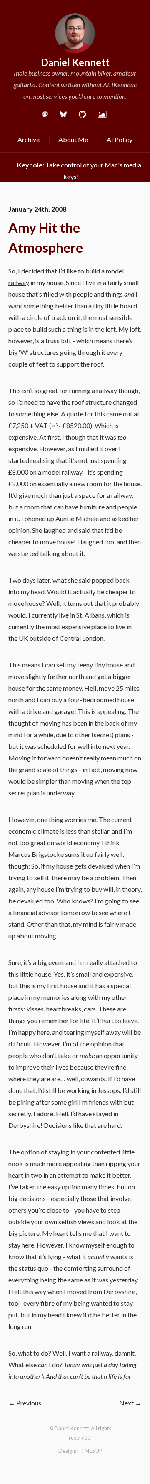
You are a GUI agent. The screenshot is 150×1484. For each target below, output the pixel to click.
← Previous (24, 1403)
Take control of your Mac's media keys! (79, 170)
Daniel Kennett (75, 62)
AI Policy (119, 139)
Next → (130, 1403)
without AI (95, 85)
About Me (73, 139)
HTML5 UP (89, 1450)
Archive (29, 139)
